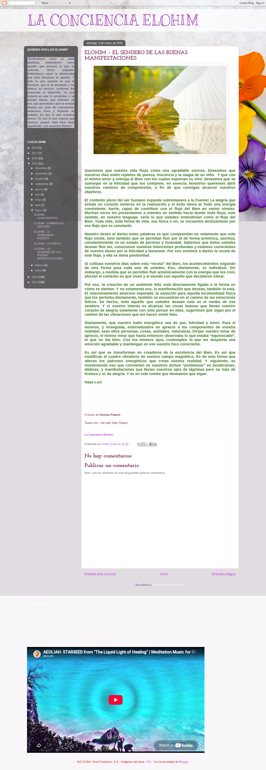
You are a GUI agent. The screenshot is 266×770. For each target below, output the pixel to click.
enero (39, 270)
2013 (35, 282)
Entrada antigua (223, 574)
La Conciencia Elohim (99, 434)
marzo (39, 210)
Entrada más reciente (100, 574)
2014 (35, 277)
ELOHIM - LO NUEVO (47, 243)
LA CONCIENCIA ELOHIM (113, 20)
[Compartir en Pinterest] (155, 444)
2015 (35, 163)
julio (38, 194)
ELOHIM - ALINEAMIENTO (46, 216)
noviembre (41, 173)
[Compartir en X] (147, 444)
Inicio (164, 574)
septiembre (42, 183)
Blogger (183, 761)
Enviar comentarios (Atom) (169, 584)
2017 (35, 153)
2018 (35, 147)
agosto (39, 189)
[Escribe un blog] (143, 444)
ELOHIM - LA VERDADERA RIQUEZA (44, 235)
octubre (40, 178)
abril (38, 205)
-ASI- (149, 761)
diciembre (41, 168)
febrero (39, 265)
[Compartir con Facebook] (151, 444)
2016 (35, 158)
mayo (39, 199)
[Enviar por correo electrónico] (139, 444)
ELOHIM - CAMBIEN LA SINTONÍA (48, 225)
